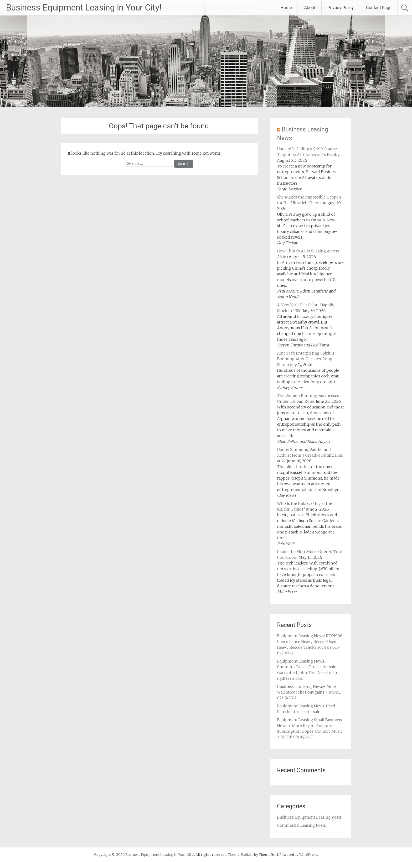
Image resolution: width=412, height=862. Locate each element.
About (309, 7)
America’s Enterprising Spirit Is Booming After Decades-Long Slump (306, 359)
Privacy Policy (341, 7)
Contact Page (378, 7)
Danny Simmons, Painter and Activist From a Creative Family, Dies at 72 (310, 455)
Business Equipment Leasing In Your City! (83, 8)
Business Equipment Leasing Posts (309, 817)
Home (286, 7)
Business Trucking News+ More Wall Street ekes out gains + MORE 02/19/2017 (309, 692)
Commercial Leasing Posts (301, 825)
